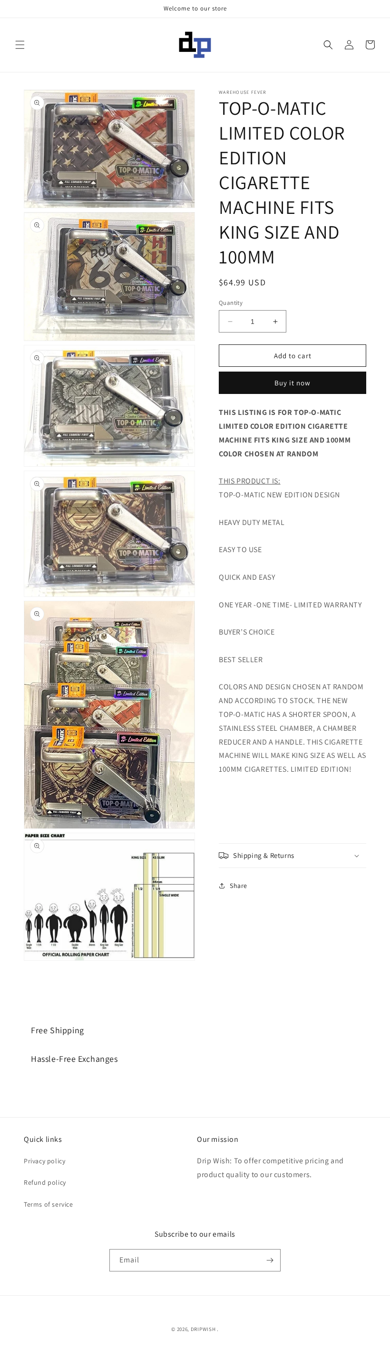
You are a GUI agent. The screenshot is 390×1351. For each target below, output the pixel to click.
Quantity (231, 303)
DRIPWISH (203, 1329)
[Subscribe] (269, 1260)
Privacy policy (44, 1161)
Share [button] (238, 885)
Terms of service (48, 1204)
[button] (20, 44)
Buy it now (292, 382)
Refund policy (45, 1182)
